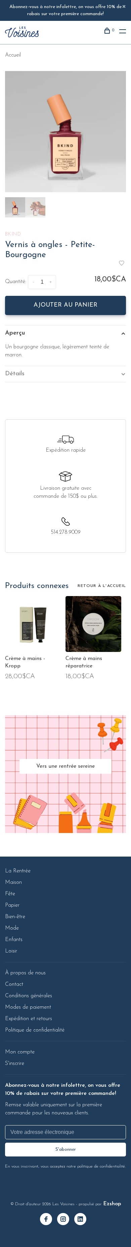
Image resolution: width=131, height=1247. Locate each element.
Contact (14, 984)
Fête (10, 894)
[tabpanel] (65, 131)
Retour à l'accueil (102, 586)
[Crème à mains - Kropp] (33, 624)
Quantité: (15, 281)
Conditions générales (28, 996)
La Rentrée (18, 871)
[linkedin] (82, 1220)
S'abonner (65, 1149)
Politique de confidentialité (34, 1030)
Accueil (13, 55)
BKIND (13, 234)
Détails (15, 374)
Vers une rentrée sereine (65, 766)
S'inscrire (14, 1063)
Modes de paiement (28, 1007)
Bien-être (15, 917)
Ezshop (112, 1204)
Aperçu (15, 333)
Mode (12, 928)
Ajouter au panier (65, 305)
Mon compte (20, 1052)
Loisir (11, 951)
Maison (13, 882)
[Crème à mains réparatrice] (93, 624)
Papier (12, 905)
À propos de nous (25, 973)
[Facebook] (48, 1220)
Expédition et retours (28, 1018)
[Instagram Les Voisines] (65, 1220)
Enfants (14, 939)
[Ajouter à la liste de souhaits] (121, 264)
